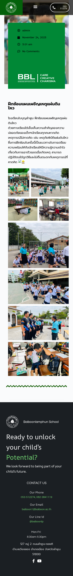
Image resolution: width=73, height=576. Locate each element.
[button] (35, 6)
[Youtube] (39, 561)
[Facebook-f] (34, 561)
